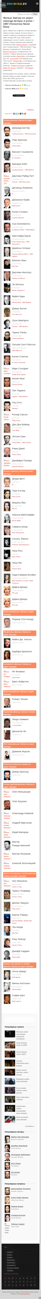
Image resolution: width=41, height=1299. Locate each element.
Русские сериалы (13, 1268)
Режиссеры (11, 1260)
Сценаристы (11, 1265)
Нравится (30, 109)
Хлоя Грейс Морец (19, 1198)
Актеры (9, 1255)
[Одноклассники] (18, 113)
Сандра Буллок (18, 1215)
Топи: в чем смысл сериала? (22, 1098)
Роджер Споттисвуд (18, 65)
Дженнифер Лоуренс (21, 1189)
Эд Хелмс (15, 1172)
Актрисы (10, 1257)
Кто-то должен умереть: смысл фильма (21, 1090)
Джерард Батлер (22, 44)
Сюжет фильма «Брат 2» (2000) (21, 1044)
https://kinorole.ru (25, 1293)
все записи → (30, 1126)
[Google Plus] (25, 113)
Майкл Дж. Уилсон (9, 68)
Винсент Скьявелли (10, 51)
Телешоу (10, 1270)
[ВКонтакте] (14, 113)
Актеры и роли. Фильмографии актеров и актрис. (21, 10)
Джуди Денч (21, 56)
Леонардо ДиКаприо (20, 1155)
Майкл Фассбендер (20, 1137)
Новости (10, 1252)
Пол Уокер (16, 1163)
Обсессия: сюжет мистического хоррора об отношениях (22, 1035)
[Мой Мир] (21, 113)
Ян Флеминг (29, 68)
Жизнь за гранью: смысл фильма (22, 1118)
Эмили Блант (17, 1206)
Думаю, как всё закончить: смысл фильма (22, 1072)
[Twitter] (16, 113)
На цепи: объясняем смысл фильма (22, 1063)
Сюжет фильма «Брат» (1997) (21, 1053)
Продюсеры (11, 1262)
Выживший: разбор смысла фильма (22, 1080)
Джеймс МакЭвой (19, 1146)
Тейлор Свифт (18, 1224)
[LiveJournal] (23, 113)
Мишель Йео (17, 61)
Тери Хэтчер (14, 58)
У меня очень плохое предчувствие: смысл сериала (21, 1109)
